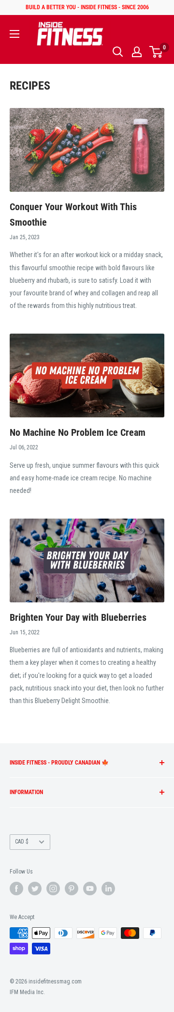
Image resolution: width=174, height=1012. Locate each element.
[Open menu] (14, 34)
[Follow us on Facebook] (16, 888)
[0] (156, 52)
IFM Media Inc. (27, 992)
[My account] (137, 51)
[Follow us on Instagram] (53, 888)
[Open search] (118, 51)
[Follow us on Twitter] (35, 888)
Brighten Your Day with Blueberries (78, 617)
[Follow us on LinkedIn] (108, 888)
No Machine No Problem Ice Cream (77, 432)
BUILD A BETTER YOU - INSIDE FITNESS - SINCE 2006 (87, 7)
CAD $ (22, 841)
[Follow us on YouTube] (90, 888)
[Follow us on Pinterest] (71, 888)
